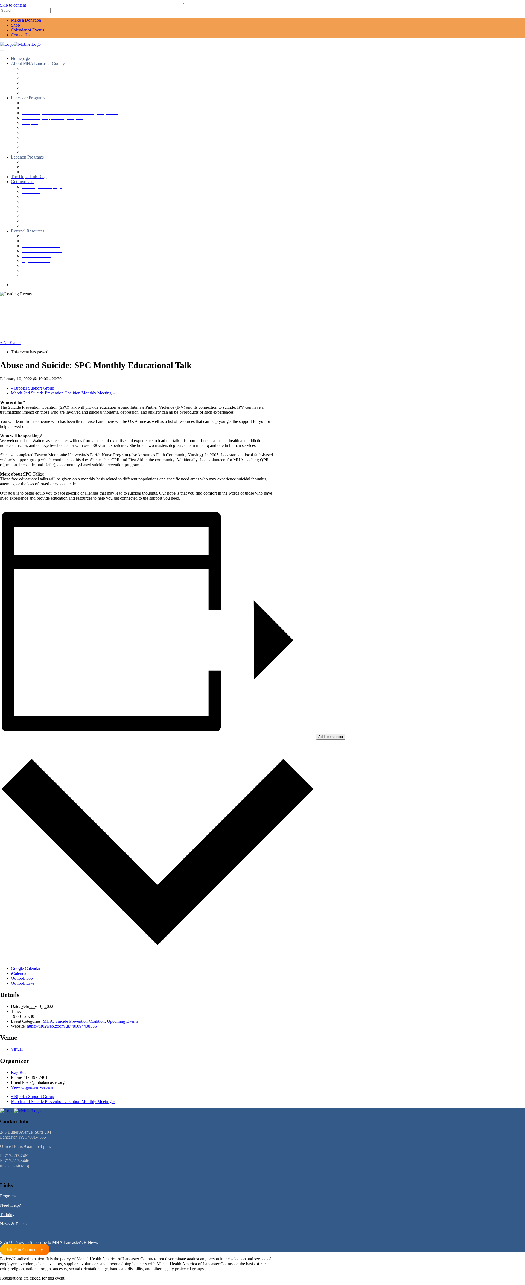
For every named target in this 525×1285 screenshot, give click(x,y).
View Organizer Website (32, 1087)
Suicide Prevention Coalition (80, 1021)
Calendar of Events (27, 30)
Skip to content (13, 5)
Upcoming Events (122, 1021)
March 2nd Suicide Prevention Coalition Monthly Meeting (63, 393)
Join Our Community (24, 1249)
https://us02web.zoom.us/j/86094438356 (62, 1026)
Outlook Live (22, 983)
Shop (15, 25)
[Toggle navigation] (2, 50)
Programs (8, 1196)
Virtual (17, 1049)
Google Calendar (25, 968)
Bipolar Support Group (32, 388)
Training (7, 1214)
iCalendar (19, 973)
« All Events (10, 342)
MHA (48, 1021)
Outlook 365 (22, 978)
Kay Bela (19, 1072)
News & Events (13, 1223)
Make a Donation (26, 20)
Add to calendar (330, 737)
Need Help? (10, 1205)
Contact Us (20, 35)
